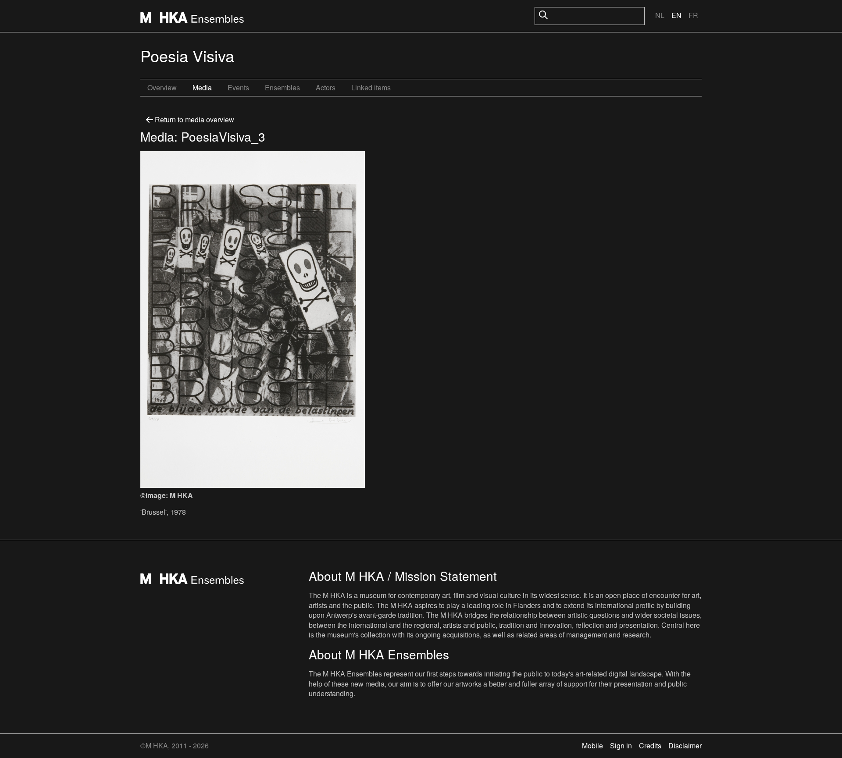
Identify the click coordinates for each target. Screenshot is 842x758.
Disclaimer (685, 745)
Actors (325, 87)
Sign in (621, 745)
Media (202, 87)
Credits (650, 745)
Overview (162, 87)
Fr (693, 15)
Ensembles (282, 87)
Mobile (592, 745)
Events (238, 87)
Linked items (371, 87)
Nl (659, 15)
